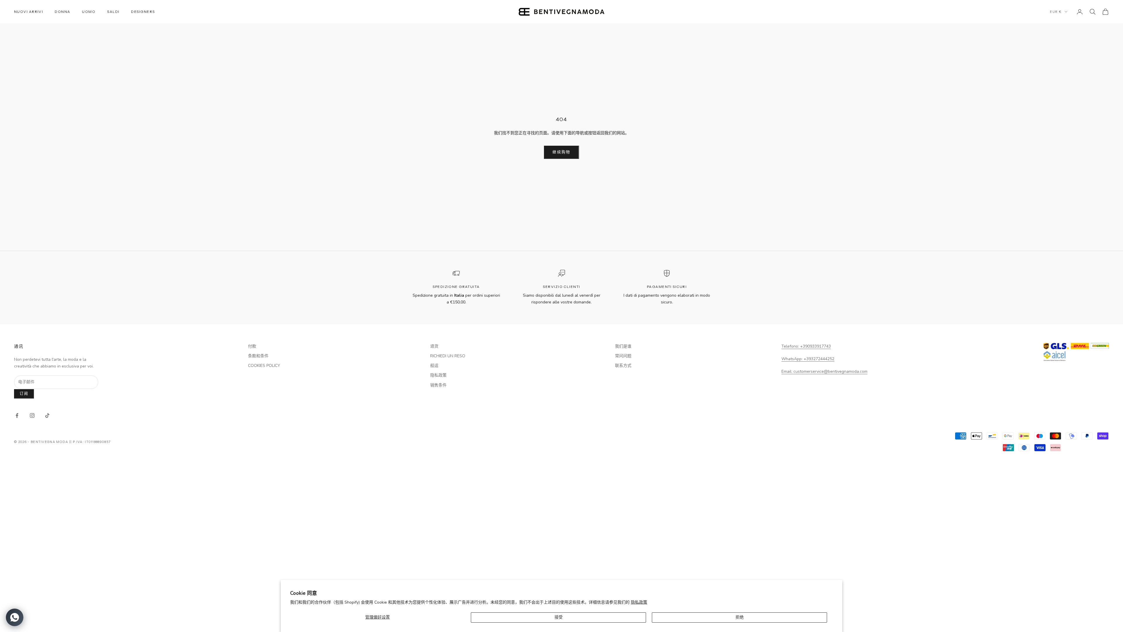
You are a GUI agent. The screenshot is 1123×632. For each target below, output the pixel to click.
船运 (434, 365)
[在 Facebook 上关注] (17, 415)
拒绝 (740, 617)
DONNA (62, 11)
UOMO (88, 11)
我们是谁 (623, 346)
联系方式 (623, 365)
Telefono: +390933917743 (806, 346)
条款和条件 (258, 356)
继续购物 (561, 152)
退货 (434, 346)
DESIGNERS (143, 11)
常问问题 (623, 356)
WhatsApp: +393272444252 (807, 359)
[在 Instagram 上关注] (32, 415)
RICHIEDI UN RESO (447, 356)
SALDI (113, 11)
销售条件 (438, 385)
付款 (252, 346)
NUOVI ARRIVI (28, 11)
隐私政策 (639, 602)
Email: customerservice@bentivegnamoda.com (824, 371)
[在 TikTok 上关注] (47, 415)
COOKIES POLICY (264, 365)
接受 (558, 617)
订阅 (24, 393)
